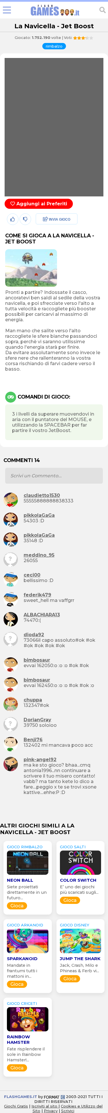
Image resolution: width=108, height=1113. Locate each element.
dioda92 (34, 634)
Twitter (44, 232)
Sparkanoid (22, 958)
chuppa (33, 700)
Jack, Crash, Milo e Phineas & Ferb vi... (79, 968)
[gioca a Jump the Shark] (80, 953)
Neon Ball (20, 880)
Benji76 (33, 739)
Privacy (51, 1110)
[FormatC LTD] (54, 1096)
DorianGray (37, 719)
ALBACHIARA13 (42, 615)
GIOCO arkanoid (25, 925)
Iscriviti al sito (44, 1106)
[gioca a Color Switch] (80, 874)
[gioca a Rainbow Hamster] (27, 1031)
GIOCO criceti (22, 1003)
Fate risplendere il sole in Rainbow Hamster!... (26, 1054)
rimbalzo (54, 46)
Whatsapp (48, 244)
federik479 (37, 595)
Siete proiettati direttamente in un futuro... (27, 892)
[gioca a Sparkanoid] (27, 953)
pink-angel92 (40, 759)
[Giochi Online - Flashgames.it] (55, 15)
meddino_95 (39, 555)
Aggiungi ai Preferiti (41, 204)
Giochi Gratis (16, 1106)
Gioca (17, 906)
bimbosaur (37, 660)
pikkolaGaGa (39, 515)
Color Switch (78, 880)
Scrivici (67, 1110)
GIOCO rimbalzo (25, 846)
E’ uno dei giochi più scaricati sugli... (79, 889)
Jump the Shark (80, 958)
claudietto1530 (42, 495)
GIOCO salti (73, 846)
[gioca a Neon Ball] (27, 874)
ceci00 (32, 575)
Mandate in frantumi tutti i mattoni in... (22, 971)
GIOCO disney (74, 925)
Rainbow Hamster (18, 1039)
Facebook (47, 219)
